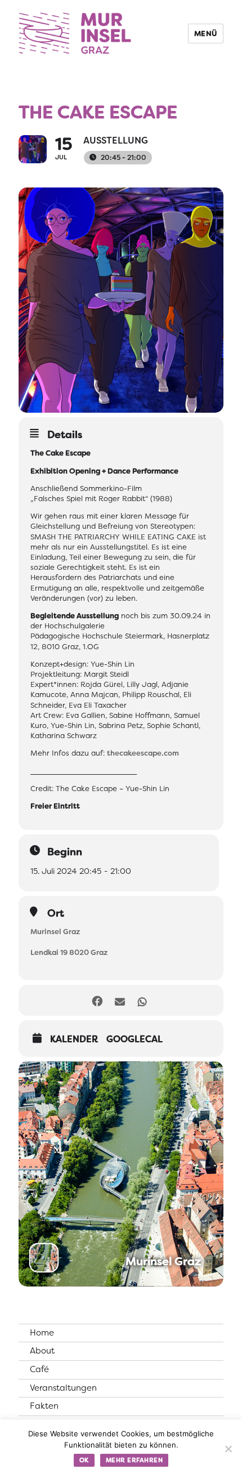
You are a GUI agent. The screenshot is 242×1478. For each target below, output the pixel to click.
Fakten (44, 1406)
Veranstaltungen (63, 1388)
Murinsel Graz (55, 931)
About (42, 1350)
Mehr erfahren (134, 1460)
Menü (205, 33)
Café (39, 1369)
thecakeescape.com (143, 753)
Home (42, 1332)
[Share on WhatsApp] (142, 1000)
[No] (228, 1448)
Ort (55, 913)
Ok (84, 1460)
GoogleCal (134, 1039)
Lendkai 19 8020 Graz (68, 952)
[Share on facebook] (97, 1000)
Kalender (74, 1039)
